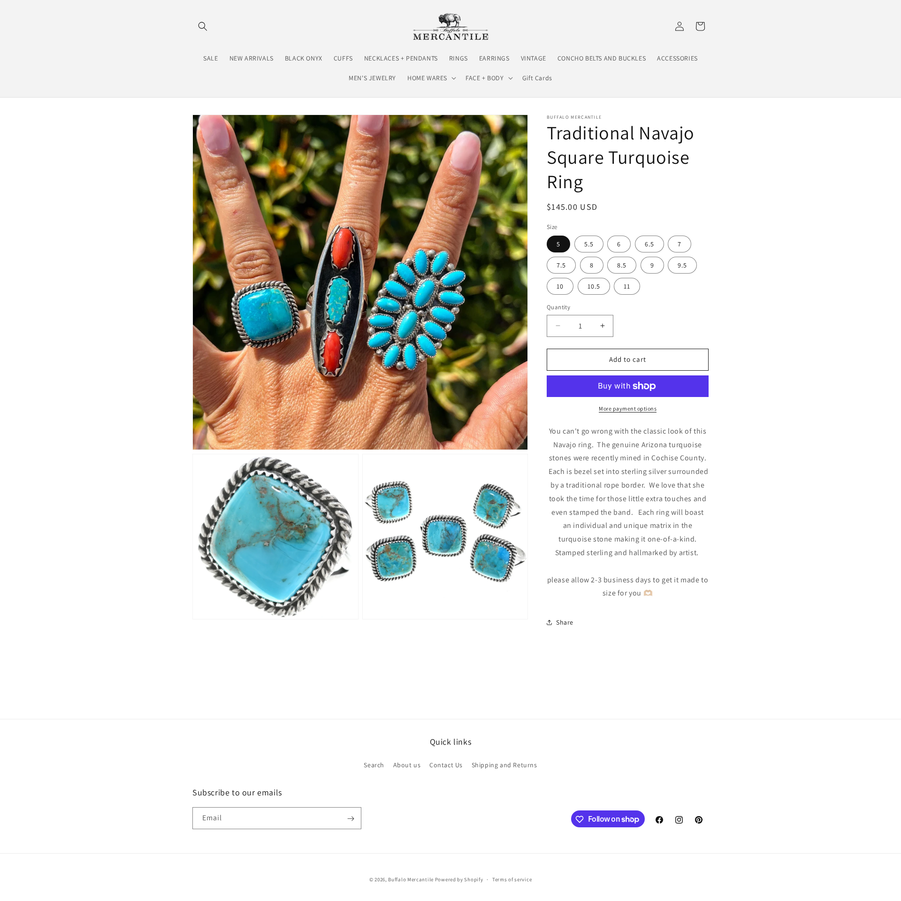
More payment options (628, 408)
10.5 (594, 286)
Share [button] (564, 622)
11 (627, 286)
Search (374, 764)
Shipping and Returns (504, 764)
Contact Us (446, 764)
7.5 (561, 265)
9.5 (682, 265)
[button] (202, 26)
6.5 (649, 244)
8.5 (621, 265)
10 (560, 286)
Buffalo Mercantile (411, 879)
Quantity (558, 307)
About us (407, 764)
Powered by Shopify (459, 879)
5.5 (589, 244)
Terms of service (512, 879)
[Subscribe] (350, 819)
